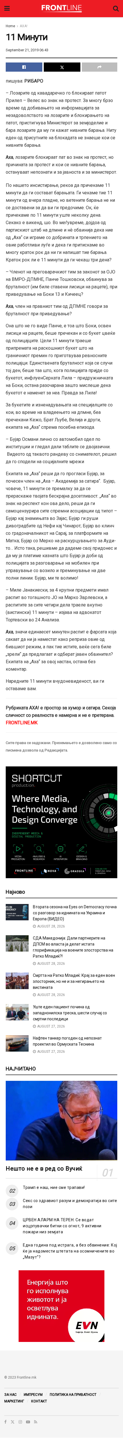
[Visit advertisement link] (61, 1306)
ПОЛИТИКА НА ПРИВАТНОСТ (73, 1395)
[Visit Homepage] (61, 8)
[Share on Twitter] (62, 67)
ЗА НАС (10, 1395)
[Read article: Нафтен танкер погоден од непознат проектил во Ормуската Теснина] (17, 1043)
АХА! (23, 26)
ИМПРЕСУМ (33, 1395)
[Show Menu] (7, 8)
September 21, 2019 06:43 (27, 50)
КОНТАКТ (39, 1401)
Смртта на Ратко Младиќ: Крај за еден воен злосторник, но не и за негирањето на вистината (74, 981)
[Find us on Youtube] (28, 1422)
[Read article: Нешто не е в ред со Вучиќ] (61, 1121)
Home (10, 26)
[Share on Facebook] (24, 67)
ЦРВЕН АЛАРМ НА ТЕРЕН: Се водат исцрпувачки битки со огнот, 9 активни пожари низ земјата (62, 1226)
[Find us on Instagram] (20, 1422)
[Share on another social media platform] (99, 67)
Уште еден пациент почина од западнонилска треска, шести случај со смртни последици (70, 1013)
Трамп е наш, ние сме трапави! (54, 1187)
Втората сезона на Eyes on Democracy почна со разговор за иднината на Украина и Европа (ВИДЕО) (75, 913)
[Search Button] (116, 8)
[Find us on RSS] (35, 1422)
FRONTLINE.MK (21, 722)
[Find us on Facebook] (5, 1422)
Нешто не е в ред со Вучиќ (44, 1168)
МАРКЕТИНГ (14, 1401)
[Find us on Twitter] (13, 1422)
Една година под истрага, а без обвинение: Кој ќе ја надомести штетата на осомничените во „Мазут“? (70, 1251)
